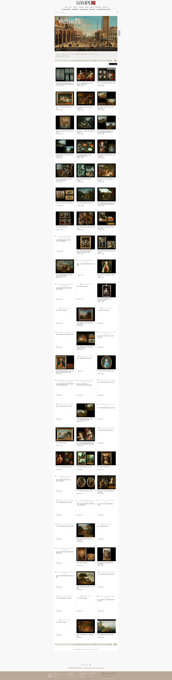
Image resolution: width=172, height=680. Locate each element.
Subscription (82, 674)
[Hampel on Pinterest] (82, 665)
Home (66, 7)
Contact (91, 675)
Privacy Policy (57, 677)
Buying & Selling (84, 9)
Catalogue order (83, 673)
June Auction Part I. (85, 649)
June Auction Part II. (95, 649)
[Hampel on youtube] (90, 665)
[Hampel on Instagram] (85, 665)
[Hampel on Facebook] (87, 665)
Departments (75, 9)
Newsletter (82, 675)
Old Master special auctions (103, 9)
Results (87, 7)
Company (71, 675)
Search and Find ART (73, 677)
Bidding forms (72, 674)
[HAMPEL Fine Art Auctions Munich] (86, 3)
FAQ (90, 674)
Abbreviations (93, 673)
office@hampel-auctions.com (107, 678)
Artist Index (98, 7)
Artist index (82, 677)
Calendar (81, 7)
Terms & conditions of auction (60, 674)
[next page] (119, 33)
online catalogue (66, 9)
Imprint (55, 675)
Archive (92, 7)
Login (70, 7)
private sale (92, 9)
